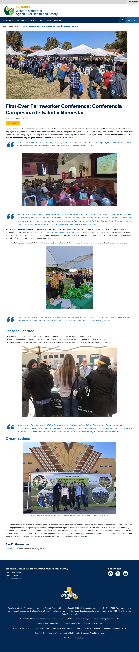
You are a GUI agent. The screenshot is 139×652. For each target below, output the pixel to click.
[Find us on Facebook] (110, 573)
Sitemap (96, 628)
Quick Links (131, 20)
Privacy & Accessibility (42, 628)
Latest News (13, 26)
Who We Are (7, 20)
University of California (82, 628)
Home (4, 26)
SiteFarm (80, 637)
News (49, 20)
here (11, 548)
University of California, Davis (48, 623)
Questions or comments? (22, 628)
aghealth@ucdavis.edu (14, 578)
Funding (31, 20)
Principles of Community (62, 628)
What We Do (20, 20)
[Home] (31, 10)
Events (41, 20)
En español (58, 20)
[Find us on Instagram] (117, 573)
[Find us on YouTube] (125, 573)
